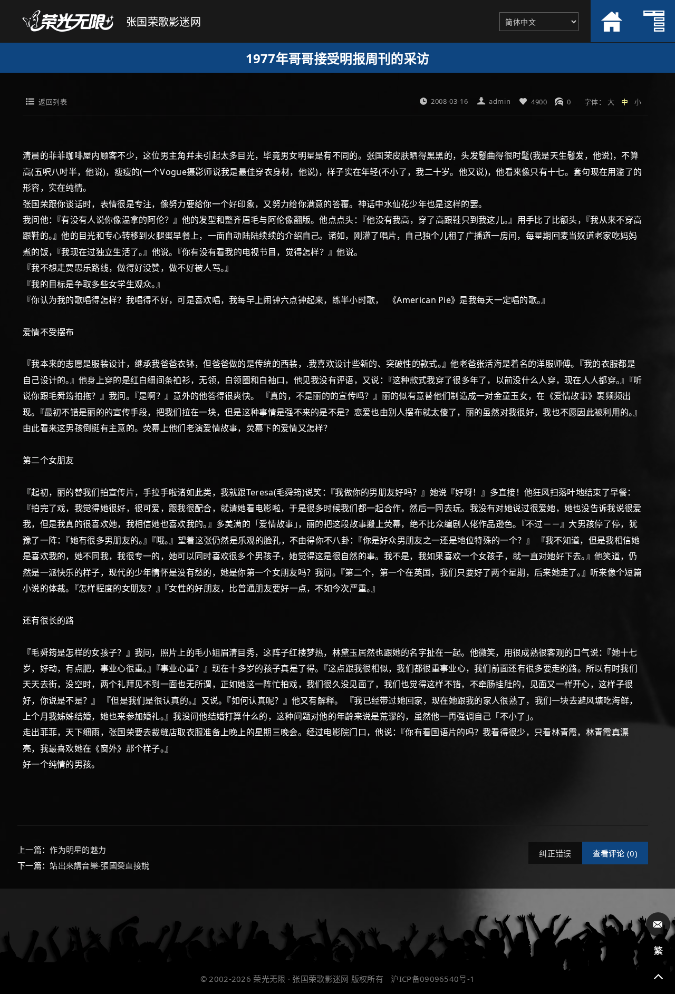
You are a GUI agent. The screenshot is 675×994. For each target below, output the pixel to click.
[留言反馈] (658, 924)
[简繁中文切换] (658, 951)
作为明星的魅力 (78, 849)
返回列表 (52, 101)
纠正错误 (555, 853)
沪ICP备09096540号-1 (433, 978)
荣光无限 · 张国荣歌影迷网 (301, 978)
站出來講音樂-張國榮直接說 (99, 865)
